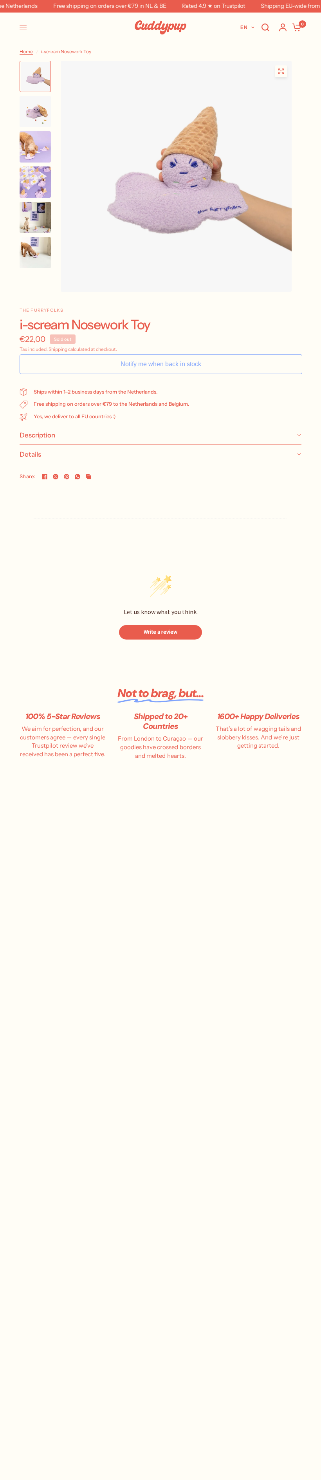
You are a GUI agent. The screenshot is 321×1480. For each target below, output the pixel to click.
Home (26, 51)
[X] (55, 476)
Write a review (160, 631)
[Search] (265, 27)
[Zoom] (281, 71)
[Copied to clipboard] (88, 476)
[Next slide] (275, 176)
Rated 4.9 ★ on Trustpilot (205, 6)
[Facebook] (44, 476)
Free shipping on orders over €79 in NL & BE (102, 6)
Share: (27, 476)
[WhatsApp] (77, 476)
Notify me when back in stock (161, 364)
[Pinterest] (66, 476)
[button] (160, 435)
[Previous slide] (77, 176)
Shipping (58, 349)
